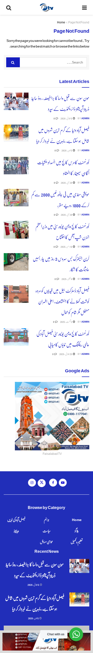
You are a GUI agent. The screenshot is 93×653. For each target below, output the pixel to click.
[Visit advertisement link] (46, 641)
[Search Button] (8, 7)
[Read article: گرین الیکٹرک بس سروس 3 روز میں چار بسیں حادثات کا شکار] (16, 262)
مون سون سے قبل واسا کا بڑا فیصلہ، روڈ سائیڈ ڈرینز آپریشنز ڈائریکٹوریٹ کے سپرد (60, 103)
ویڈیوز (16, 530)
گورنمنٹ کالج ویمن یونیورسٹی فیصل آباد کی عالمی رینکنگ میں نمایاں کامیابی (62, 339)
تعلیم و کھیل (77, 542)
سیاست (47, 530)
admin (85, 118)
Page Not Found (78, 22)
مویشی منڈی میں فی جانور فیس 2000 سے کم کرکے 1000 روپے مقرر (60, 199)
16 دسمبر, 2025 (66, 246)
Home (61, 22)
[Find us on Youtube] (63, 483)
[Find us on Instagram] (32, 483)
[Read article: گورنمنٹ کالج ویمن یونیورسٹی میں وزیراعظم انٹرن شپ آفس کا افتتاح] (16, 230)
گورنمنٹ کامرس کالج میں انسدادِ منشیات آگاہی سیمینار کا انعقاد (63, 167)
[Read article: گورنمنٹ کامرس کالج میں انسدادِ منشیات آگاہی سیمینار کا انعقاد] (16, 166)
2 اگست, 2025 (66, 322)
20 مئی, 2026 (66, 182)
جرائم (46, 519)
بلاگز (77, 530)
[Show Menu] (84, 7)
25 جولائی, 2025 (65, 354)
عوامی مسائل (46, 542)
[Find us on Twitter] (42, 483)
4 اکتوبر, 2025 (67, 279)
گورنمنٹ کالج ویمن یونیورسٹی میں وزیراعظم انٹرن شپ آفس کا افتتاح (62, 231)
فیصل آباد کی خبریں (16, 519)
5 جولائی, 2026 (66, 118)
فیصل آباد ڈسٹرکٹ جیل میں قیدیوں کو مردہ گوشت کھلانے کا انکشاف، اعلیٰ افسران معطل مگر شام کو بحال (62, 301)
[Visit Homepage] (46, 7)
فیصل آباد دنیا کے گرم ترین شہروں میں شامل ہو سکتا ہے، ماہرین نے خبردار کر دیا (62, 135)
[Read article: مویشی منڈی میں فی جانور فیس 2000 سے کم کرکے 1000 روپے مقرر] (16, 198)
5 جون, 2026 (67, 150)
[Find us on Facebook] (53, 483)
